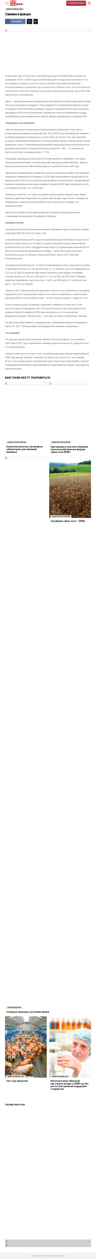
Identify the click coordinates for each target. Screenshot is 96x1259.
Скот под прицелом (17, 1081)
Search (89, 3)
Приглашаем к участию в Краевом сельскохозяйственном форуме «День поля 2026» (69, 449)
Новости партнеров (17, 442)
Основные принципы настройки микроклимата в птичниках (38, 1012)
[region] (48, 1178)
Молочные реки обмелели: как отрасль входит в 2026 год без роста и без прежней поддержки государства (69, 1085)
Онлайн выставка (76, 3)
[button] (48, 1241)
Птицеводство (14, 1007)
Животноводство (16, 1076)
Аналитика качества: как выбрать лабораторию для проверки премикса (24, 449)
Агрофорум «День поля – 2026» (67, 521)
